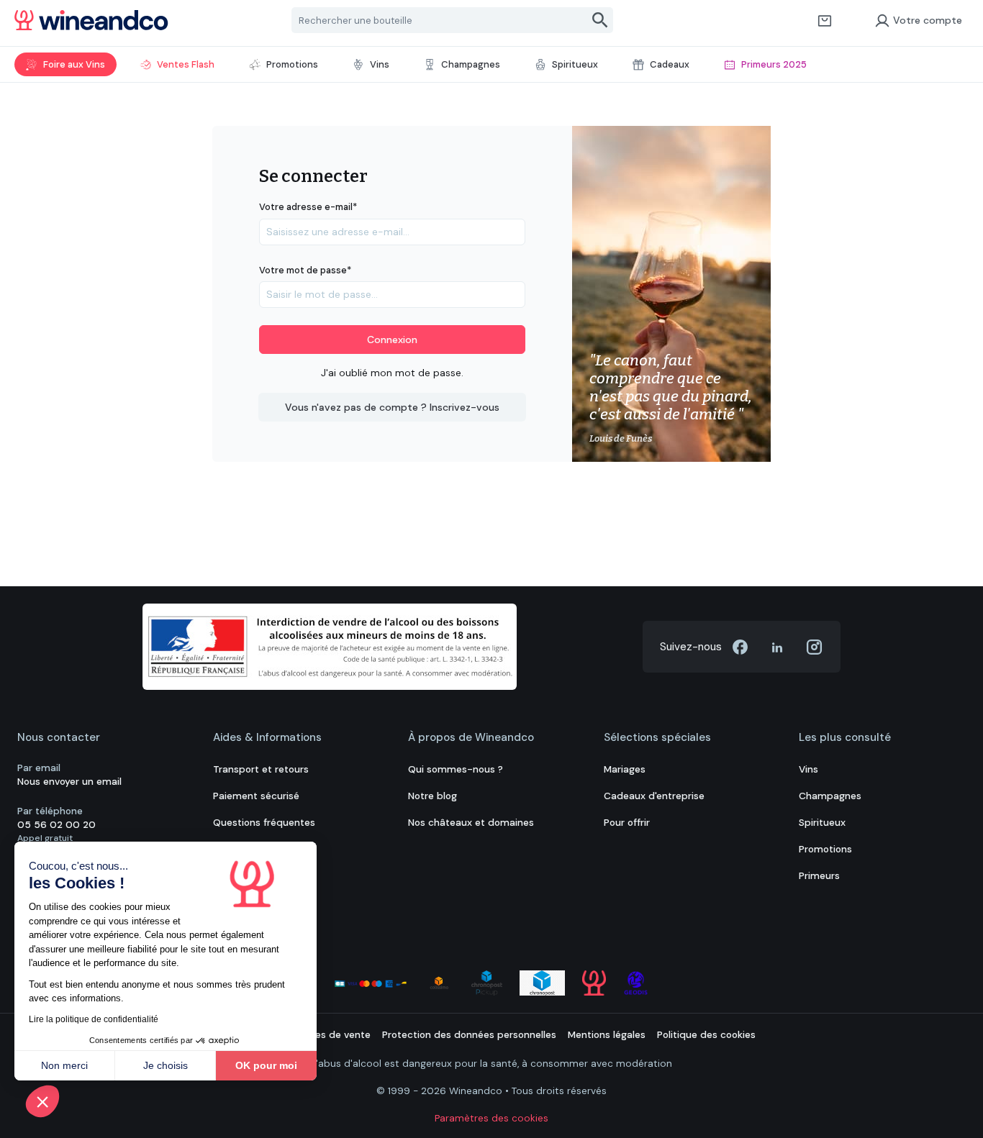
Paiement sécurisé (256, 796)
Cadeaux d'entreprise (654, 796)
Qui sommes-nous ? (455, 769)
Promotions (825, 849)
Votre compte (927, 20)
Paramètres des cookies (491, 1118)
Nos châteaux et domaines (471, 822)
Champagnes (830, 796)
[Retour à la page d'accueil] (91, 20)
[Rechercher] (600, 20)
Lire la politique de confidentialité (93, 1019)
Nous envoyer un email (69, 781)
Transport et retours (261, 769)
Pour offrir (627, 822)
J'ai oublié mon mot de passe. (392, 372)
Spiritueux (822, 822)
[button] (42, 1101)
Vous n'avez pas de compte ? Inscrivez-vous (392, 407)
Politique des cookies (706, 1035)
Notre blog (432, 796)
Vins (808, 769)
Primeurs (819, 876)
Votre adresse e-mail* (308, 207)
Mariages (624, 769)
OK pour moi (266, 1065)
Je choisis (165, 1065)
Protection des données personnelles (469, 1035)
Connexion (392, 339)
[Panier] (825, 20)
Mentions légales (606, 1035)
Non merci (64, 1065)
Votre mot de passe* (305, 270)
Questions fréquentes (264, 822)
